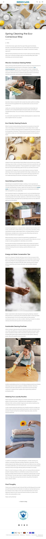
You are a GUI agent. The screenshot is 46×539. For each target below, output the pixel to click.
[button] (3, 2)
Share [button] (8, 42)
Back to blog (23, 501)
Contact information (39, 536)
